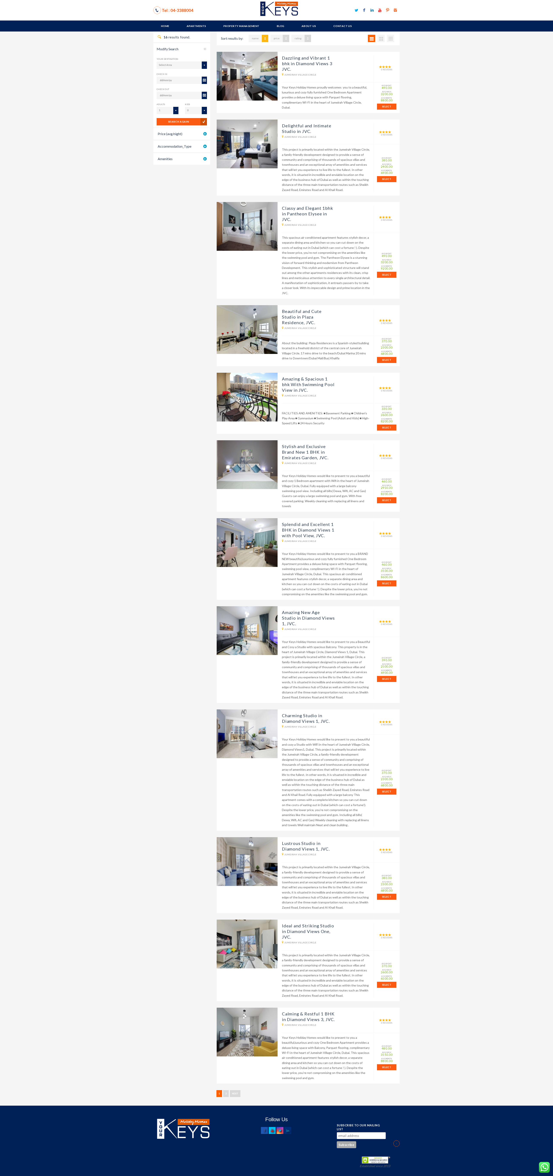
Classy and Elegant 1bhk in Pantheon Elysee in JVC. (307, 213)
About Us (309, 26)
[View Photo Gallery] (247, 76)
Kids (187, 104)
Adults (161, 104)
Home (165, 26)
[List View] (371, 38)
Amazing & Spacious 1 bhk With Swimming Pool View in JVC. (308, 384)
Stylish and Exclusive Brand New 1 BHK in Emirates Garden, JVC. (305, 452)
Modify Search (167, 49)
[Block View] (390, 38)
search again (178, 121)
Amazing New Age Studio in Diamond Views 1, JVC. (308, 618)
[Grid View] (381, 38)
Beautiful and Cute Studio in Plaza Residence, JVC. (301, 317)
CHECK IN (162, 74)
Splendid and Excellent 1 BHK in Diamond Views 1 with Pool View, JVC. (308, 530)
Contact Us (342, 26)
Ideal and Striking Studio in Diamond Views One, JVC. (308, 931)
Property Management (241, 26)
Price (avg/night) (170, 134)
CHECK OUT (163, 89)
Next (235, 1093)
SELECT (386, 106)
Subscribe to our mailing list (358, 1127)
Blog (280, 26)
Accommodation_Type (174, 146)
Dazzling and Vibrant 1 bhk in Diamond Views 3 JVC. (307, 63)
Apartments (196, 26)
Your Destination (167, 59)
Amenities (165, 159)
